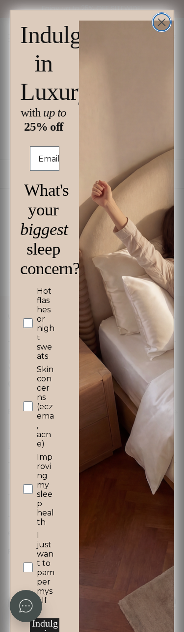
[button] (26, 606)
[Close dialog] (161, 22)
